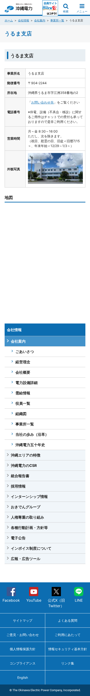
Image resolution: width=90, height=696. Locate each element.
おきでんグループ (25, 507)
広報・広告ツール (25, 558)
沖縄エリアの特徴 (25, 455)
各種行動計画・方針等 (29, 527)
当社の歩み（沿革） (32, 434)
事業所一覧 (57, 20)
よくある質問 (67, 620)
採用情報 (18, 486)
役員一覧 (22, 403)
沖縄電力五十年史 (30, 444)
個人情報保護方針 (23, 649)
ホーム (9, 20)
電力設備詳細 (26, 382)
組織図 (21, 413)
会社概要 (22, 372)
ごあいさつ (24, 351)
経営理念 (22, 362)
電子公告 (18, 538)
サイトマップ (22, 620)
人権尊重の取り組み (27, 517)
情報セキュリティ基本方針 (67, 649)
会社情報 (23, 20)
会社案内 (39, 20)
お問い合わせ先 (42, 102)
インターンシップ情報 (29, 496)
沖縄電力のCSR (24, 465)
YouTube (33, 600)
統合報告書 (20, 476)
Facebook (11, 600)
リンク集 (67, 663)
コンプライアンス (23, 663)
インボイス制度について (31, 548)
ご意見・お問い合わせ (22, 635)
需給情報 (22, 393)
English (22, 677)
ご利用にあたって (68, 635)
